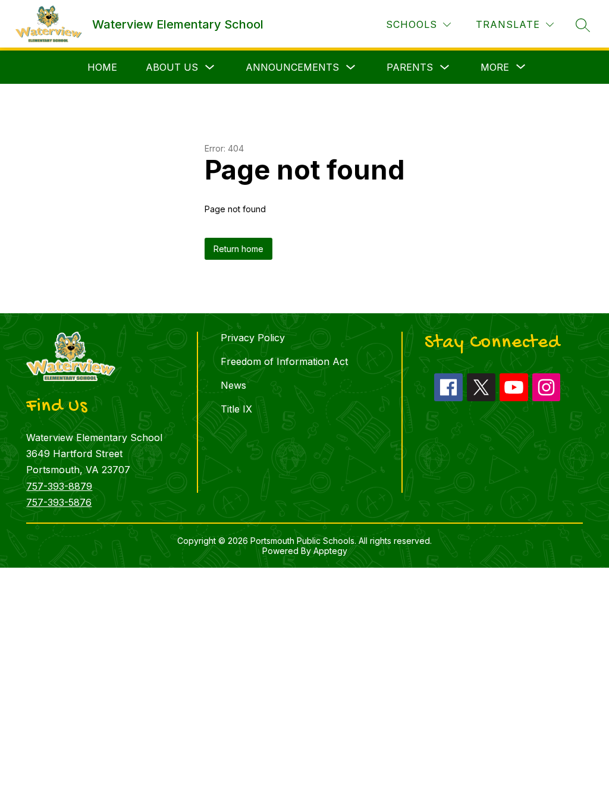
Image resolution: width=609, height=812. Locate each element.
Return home (238, 249)
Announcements (292, 67)
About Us (172, 67)
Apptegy (330, 551)
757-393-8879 (59, 486)
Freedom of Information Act (284, 361)
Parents (410, 67)
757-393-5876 (59, 502)
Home (102, 67)
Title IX (236, 409)
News (233, 385)
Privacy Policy (253, 338)
